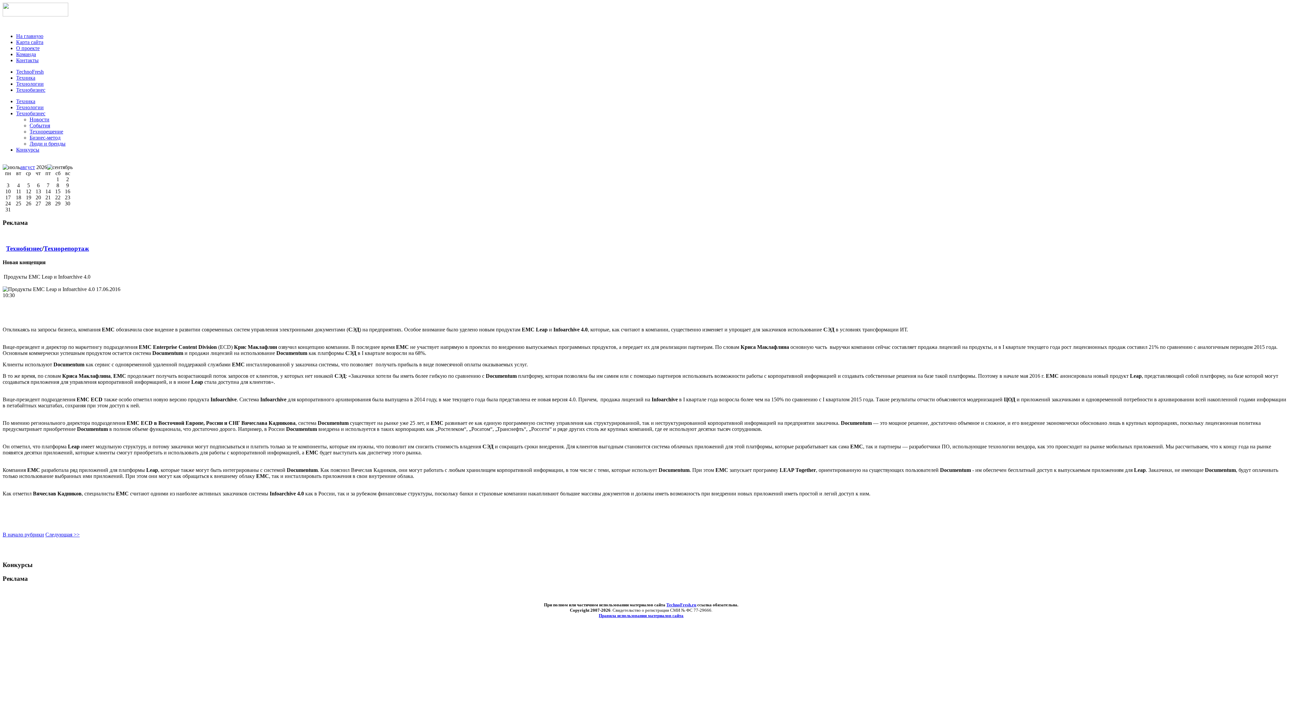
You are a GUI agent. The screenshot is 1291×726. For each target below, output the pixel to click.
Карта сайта (29, 42)
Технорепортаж (66, 248)
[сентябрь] (60, 167)
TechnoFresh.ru (681, 604)
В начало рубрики (23, 534)
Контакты (27, 60)
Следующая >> (62, 534)
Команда (26, 54)
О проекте (28, 48)
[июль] (11, 167)
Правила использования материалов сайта (641, 615)
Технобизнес (30, 113)
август (27, 167)
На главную (29, 36)
